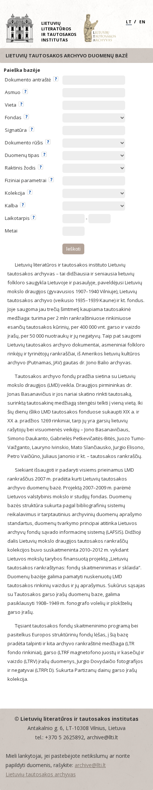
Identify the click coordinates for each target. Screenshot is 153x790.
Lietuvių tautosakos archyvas (41, 774)
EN (142, 21)
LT (129, 21)
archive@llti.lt (90, 765)
